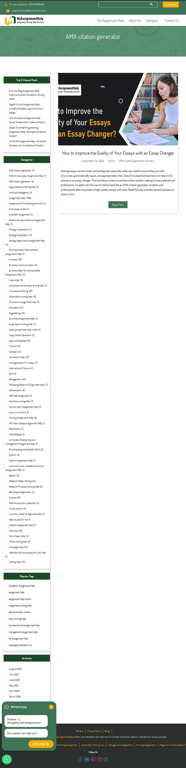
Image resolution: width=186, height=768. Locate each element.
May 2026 (14, 685)
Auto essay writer (17, 209)
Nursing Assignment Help (21, 417)
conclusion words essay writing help (26, 285)
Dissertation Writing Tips (93, 745)
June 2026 (14, 680)
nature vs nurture (17, 412)
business (13, 259)
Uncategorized (16, 547)
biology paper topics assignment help (27, 240)
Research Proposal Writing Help (24, 486)
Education (14, 307)
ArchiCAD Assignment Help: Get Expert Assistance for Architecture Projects (27, 143)
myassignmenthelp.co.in (20, 645)
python (12, 455)
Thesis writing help (18, 541)
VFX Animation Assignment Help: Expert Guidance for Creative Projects (27, 120)
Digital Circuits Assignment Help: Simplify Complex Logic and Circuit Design (26, 108)
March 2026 (15, 696)
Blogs (107, 731)
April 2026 (14, 691)
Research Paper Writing (20, 481)
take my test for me (18, 519)
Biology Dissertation (18, 229)
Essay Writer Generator (20, 335)
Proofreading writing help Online (25, 449)
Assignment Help (17, 198)
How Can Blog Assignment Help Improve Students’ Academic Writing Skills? (26, 95)
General (13, 351)
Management (15, 379)
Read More (118, 205)
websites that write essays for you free (27, 552)
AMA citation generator (20, 170)
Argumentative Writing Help (22, 187)
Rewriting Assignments (20, 492)
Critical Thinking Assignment (63, 745)
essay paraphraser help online (23, 329)
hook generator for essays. (21, 362)
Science (13, 497)
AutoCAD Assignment (19, 214)
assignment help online (20, 599)
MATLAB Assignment (19, 395)
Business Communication (21, 265)
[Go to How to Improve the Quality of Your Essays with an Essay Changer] (118, 109)
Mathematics (15, 390)
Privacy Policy (94, 731)
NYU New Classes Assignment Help (25, 423)
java (11, 373)
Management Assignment (120, 745)
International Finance (19, 368)
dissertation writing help (20, 296)
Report (12, 475)
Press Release (15, 434)
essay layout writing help (21, 324)
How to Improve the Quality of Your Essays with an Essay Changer (118, 153)
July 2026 (14, 674)
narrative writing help (19, 401)
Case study (14, 280)
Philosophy (14, 428)
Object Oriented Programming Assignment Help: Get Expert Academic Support (28, 131)
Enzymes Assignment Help (22, 318)
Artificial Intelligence (19, 192)
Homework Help (17, 357)
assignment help (16, 592)
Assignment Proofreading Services (25, 203)
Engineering (15, 313)
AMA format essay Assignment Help (26, 175)
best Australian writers (19, 612)
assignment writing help (20, 605)
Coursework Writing (18, 291)
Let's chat (38, 744)
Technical (13, 530)
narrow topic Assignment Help (23, 406)
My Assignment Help (18, 638)
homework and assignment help (24, 625)
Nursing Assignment (146, 745)
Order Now (171, 4)
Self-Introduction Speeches (22, 503)
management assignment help (23, 632)
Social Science (16, 508)
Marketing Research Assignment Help (27, 384)
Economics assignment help (22, 302)
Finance (13, 346)
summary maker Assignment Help (25, 514)
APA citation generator (20, 181)
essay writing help (17, 340)
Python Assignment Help (21, 460)
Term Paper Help (17, 536)
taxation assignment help (21, 525)
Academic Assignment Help (22, 585)
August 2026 (15, 669)
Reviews (80, 731)
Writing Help (15, 561)
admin (111, 161)
